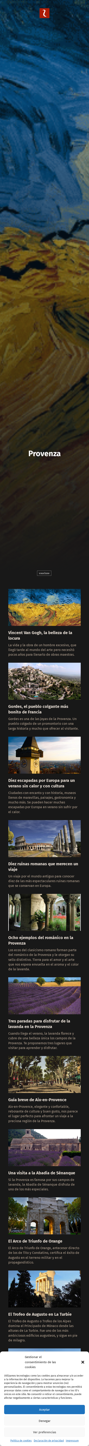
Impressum (72, 1440)
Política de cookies (21, 1440)
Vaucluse (44, 573)
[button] (83, 1362)
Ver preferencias (44, 1432)
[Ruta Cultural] (44, 17)
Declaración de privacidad (49, 1440)
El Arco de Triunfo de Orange (35, 1241)
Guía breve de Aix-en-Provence (37, 1099)
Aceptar (44, 1409)
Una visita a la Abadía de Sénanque (41, 1172)
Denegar (45, 1421)
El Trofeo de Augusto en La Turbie (40, 1314)
